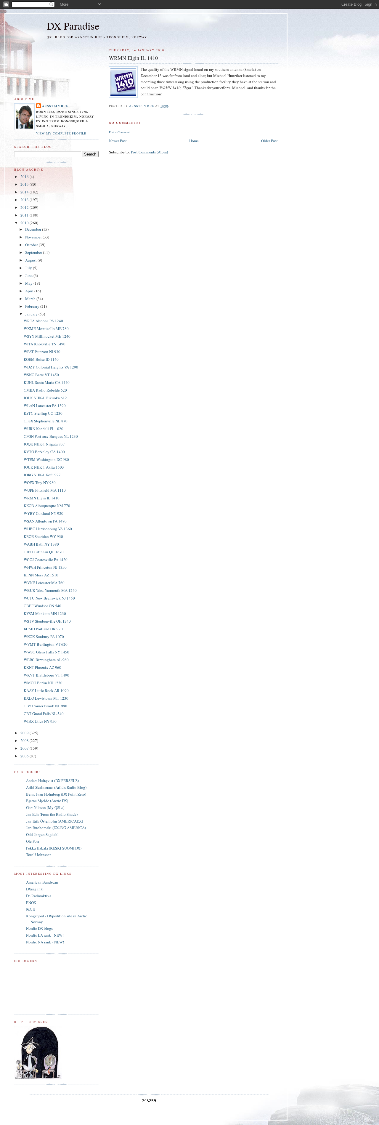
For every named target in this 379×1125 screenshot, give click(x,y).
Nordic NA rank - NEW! (45, 942)
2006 (25, 756)
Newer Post (118, 140)
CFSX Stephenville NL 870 (46, 421)
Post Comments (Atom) (149, 152)
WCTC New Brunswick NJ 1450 (49, 598)
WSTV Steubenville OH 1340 (47, 621)
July (29, 267)
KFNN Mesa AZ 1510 (41, 575)
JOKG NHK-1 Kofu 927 (42, 474)
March (30, 298)
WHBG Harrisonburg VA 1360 (48, 528)
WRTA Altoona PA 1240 (43, 320)
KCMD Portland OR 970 (43, 629)
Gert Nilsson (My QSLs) (45, 807)
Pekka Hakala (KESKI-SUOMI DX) (53, 848)
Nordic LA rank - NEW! (45, 935)
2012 (25, 207)
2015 (25, 184)
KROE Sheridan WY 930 (43, 536)
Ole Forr (32, 841)
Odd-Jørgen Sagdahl (42, 834)
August (31, 260)
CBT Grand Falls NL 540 (44, 713)
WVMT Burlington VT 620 (46, 644)
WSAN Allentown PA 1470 (45, 521)
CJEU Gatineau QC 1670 (44, 552)
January (31, 314)
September (34, 252)
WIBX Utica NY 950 (40, 721)
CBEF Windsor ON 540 (42, 605)
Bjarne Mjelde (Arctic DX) (47, 800)
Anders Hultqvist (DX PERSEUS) (52, 780)
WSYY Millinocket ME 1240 (47, 336)
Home (194, 140)
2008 (25, 740)
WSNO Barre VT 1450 (41, 374)
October (32, 244)
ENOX (31, 902)
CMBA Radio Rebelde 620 (45, 390)
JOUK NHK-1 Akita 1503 (44, 467)
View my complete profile (61, 133)
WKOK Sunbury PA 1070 (44, 636)
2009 (25, 732)
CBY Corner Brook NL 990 (45, 706)
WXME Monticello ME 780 (46, 328)
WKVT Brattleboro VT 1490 (46, 675)
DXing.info (35, 889)
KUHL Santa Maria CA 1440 (47, 382)
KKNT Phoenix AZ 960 (42, 667)
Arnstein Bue (55, 106)
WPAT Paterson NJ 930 (42, 351)
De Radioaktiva (38, 895)
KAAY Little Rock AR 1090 (46, 690)
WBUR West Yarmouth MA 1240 (50, 590)
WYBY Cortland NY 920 (43, 513)
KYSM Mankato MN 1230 (45, 613)
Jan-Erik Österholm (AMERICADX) (54, 821)
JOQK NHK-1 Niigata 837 (44, 444)
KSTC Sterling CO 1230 (43, 413)
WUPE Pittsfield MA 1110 (45, 490)
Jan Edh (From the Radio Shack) (52, 814)
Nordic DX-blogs (39, 928)
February (32, 306)
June (29, 275)
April (29, 291)
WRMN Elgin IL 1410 (42, 498)
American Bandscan (42, 882)
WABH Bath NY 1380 (41, 544)
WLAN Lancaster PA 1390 (45, 405)
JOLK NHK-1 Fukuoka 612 (45, 397)
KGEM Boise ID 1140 (41, 359)
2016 (25, 176)
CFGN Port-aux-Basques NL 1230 (51, 436)
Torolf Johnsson (39, 854)
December (33, 229)
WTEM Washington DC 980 (46, 459)
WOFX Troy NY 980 (40, 482)
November (34, 237)
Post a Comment (119, 132)
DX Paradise (73, 26)
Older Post (269, 140)
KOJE (30, 909)
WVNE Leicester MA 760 (44, 582)
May (29, 283)
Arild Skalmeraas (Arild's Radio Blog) (56, 787)
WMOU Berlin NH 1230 (43, 682)
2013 (25, 199)
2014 (25, 192)
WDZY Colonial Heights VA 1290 (51, 367)
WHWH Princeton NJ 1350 (45, 567)
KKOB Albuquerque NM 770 (47, 505)
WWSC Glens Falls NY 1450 (46, 652)
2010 (25, 222)
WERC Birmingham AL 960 (46, 659)
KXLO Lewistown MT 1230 (46, 698)
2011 (25, 215)
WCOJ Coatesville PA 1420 (46, 559)
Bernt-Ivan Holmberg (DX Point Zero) (56, 794)
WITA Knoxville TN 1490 (44, 344)
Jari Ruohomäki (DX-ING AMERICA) (56, 827)
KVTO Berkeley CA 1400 (44, 451)
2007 (25, 748)
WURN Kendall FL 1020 (43, 428)
